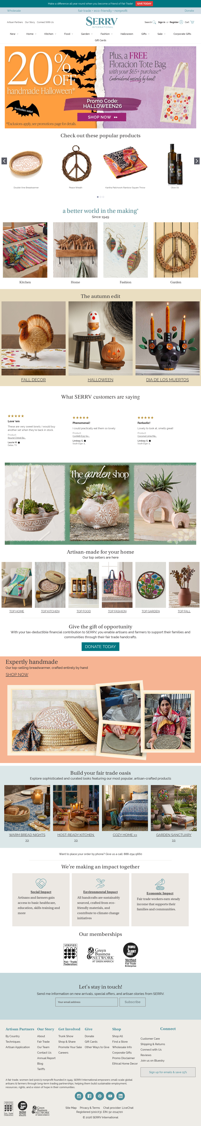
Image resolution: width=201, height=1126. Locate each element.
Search (148, 22)
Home (30, 33)
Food (67, 33)
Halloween (127, 33)
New (12, 33)
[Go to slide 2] (197, 161)
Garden (85, 33)
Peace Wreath (75, 187)
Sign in (161, 22)
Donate (89, 1036)
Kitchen (48, 33)
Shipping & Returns (153, 1044)
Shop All (117, 1036)
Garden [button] (175, 282)
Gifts (144, 33)
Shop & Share (67, 1041)
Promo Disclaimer (123, 1058)
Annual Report (46, 1058)
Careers (63, 1052)
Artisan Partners (15, 22)
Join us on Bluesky (152, 1060)
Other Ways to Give (97, 1047)
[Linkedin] (120, 1096)
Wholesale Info (122, 1047)
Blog (40, 1063)
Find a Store (120, 1041)
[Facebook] (89, 1096)
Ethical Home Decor (125, 1063)
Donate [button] (189, 10)
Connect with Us (151, 1049)
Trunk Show (65, 1036)
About (41, 1036)
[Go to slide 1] (4, 161)
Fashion (105, 33)
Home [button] (75, 282)
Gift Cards (100, 40)
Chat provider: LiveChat (118, 1107)
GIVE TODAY (144, 3)
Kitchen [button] (25, 282)
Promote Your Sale (70, 1047)
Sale (160, 33)
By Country (13, 1036)
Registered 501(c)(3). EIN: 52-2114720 (99, 1112)
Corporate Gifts (182, 33)
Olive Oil (175, 187)
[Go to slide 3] (103, 197)
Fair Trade (43, 1041)
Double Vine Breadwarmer (26, 187)
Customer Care (150, 1038)
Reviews (146, 1055)
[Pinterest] (100, 1096)
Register (174, 22)
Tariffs (41, 1069)
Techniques (13, 1041)
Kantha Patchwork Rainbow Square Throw (125, 187)
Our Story (30, 22)
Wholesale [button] (14, 10)
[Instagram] (79, 1096)
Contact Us (44, 1052)
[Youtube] (110, 1096)
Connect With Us (45, 22)
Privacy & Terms (90, 1107)
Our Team (43, 1047)
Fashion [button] (125, 282)
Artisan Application (18, 1047)
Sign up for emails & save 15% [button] (168, 1072)
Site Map (71, 1107)
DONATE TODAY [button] (100, 646)
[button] (100, 87)
